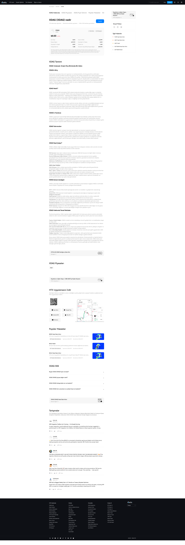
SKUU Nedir (52, 343)
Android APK (56, 315)
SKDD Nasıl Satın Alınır (55, 334)
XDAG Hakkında (54, 13)
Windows (56, 319)
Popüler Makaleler (94, 13)
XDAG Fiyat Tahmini (80, 13)
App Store (56, 310)
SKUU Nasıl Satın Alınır (55, 353)
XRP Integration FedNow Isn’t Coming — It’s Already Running (64, 424)
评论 (51, 431)
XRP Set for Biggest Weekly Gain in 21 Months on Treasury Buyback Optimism (68, 482)
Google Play (68, 310)
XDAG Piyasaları (66, 13)
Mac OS (68, 315)
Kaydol (100, 21)
